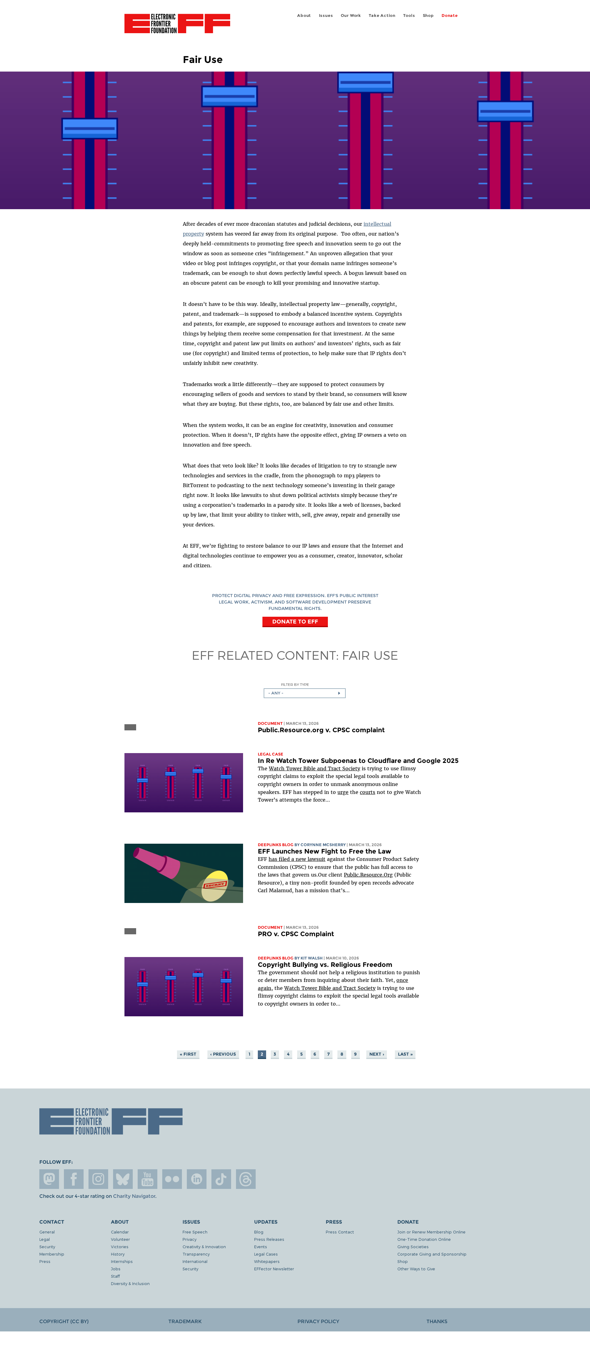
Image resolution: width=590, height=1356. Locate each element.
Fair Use (370, 654)
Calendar (120, 1231)
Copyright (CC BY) (63, 1321)
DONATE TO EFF (295, 621)
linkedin (196, 1179)
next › (376, 1054)
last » (405, 1054)
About (304, 15)
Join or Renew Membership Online (431, 1231)
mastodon (49, 1179)
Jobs (115, 1268)
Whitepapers (267, 1261)
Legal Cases (266, 1254)
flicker (172, 1179)
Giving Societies (413, 1246)
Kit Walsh (312, 958)
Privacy (189, 1239)
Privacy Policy (318, 1321)
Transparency (196, 1254)
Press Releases (269, 1239)
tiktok (221, 1179)
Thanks (437, 1321)
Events (260, 1246)
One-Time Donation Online (424, 1239)
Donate (450, 15)
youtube (147, 1179)
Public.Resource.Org (368, 875)
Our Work (351, 15)
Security (47, 1246)
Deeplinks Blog (275, 844)
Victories (119, 1246)
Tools (409, 15)
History (117, 1254)
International (195, 1261)
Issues (326, 15)
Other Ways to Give (416, 1268)
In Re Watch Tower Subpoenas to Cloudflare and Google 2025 (358, 760)
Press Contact (340, 1231)
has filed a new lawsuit (297, 859)
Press (44, 1261)
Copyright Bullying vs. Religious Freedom (325, 964)
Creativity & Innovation (204, 1246)
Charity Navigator (134, 1196)
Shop (428, 15)
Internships (122, 1261)
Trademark (185, 1321)
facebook (74, 1179)
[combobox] (305, 693)
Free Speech (195, 1231)
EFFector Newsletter (274, 1268)
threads (246, 1179)
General (47, 1231)
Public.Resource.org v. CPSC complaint (321, 730)
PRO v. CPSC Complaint (296, 934)
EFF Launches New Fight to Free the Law (324, 851)
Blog (258, 1231)
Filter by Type (295, 684)
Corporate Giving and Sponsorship (431, 1254)
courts (367, 792)
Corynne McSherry (323, 844)
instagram (98, 1179)
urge (342, 792)
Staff (115, 1276)
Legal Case (270, 754)
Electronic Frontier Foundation (177, 27)
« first (188, 1054)
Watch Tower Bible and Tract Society (314, 768)
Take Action (382, 15)
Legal (44, 1239)
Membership (51, 1254)
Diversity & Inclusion (130, 1283)
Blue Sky (123, 1179)
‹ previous (223, 1054)
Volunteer (120, 1239)
